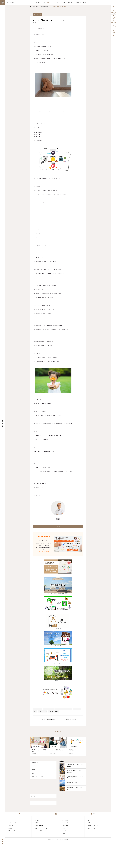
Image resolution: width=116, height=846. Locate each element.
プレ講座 (36, 820)
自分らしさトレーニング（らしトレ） (42, 828)
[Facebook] (2, 839)
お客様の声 (34, 765)
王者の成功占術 (58, 628)
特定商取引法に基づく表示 (93, 825)
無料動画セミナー (57, 680)
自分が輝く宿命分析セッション (41, 825)
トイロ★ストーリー (65, 828)
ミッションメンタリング (13, 822)
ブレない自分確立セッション (40, 830)
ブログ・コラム (50, 2)
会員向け (84, 2)
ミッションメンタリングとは (39, 2)
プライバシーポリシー (92, 828)
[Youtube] (2, 842)
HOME (10, 820)
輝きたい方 (11, 825)
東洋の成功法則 (58, 645)
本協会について (70, 2)
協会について (90, 822)
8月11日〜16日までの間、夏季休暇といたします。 (57, 593)
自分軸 (39, 711)
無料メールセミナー (58, 663)
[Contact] (2, 844)
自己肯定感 (51, 711)
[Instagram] (2, 837)
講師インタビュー (35, 773)
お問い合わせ (78, 2)
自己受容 (45, 711)
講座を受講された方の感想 (37, 776)
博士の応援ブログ (37, 14)
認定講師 (63, 2)
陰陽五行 (56, 711)
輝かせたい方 (11, 828)
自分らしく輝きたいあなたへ (57, 574)
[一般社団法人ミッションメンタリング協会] (7, 2)
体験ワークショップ (39, 822)
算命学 (35, 711)
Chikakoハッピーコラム (37, 762)
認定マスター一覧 (12, 830)
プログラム (57, 2)
